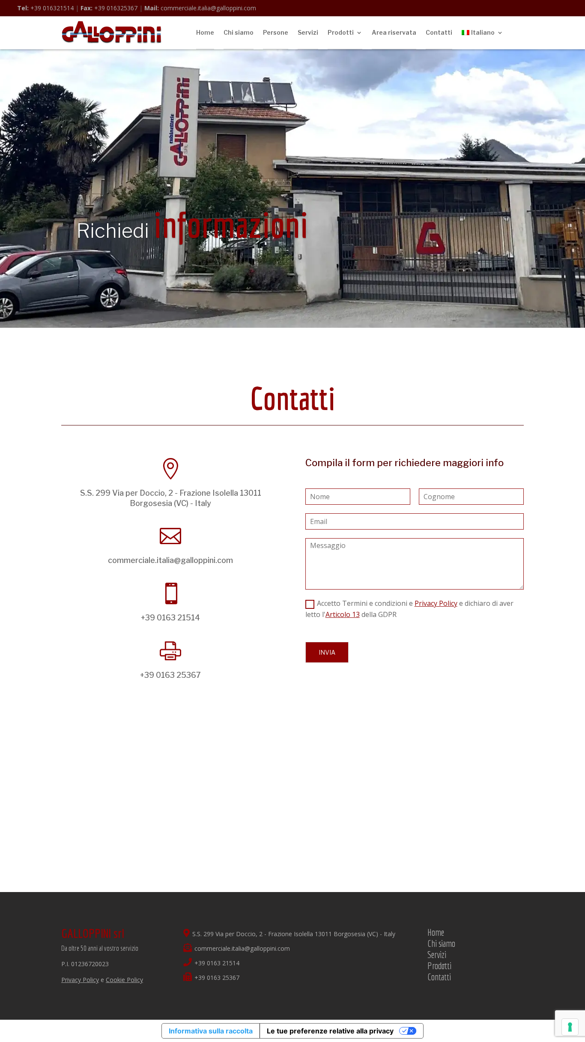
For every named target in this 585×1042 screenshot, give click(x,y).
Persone (275, 32)
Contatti (439, 32)
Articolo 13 (342, 614)
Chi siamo (239, 32)
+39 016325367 (109, 8)
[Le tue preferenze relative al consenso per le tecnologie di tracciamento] (570, 1027)
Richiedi (192, 231)
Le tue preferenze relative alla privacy (330, 1031)
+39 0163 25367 (170, 675)
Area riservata (394, 32)
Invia (327, 652)
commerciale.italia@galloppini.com (200, 8)
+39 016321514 (45, 8)
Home (205, 32)
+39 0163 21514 (170, 617)
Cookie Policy (124, 980)
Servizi (308, 32)
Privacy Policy (436, 603)
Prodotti (341, 32)
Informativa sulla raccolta (211, 1031)
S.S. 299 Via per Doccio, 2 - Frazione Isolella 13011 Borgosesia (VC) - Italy (293, 934)
